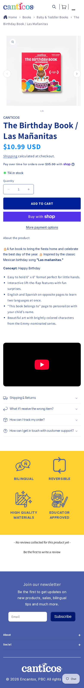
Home (12, 17)
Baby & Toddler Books (52, 17)
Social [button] (7, 644)
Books (26, 17)
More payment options (42, 227)
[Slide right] (77, 74)
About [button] (7, 635)
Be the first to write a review (42, 552)
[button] (54, 7)
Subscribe (63, 616)
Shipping (10, 156)
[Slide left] (7, 74)
